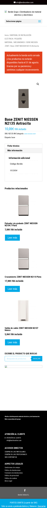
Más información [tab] (14, 150)
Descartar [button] (42, 506)
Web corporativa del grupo (13, 419)
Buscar (36, 359)
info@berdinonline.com (14, 440)
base (13, 137)
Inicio (7, 35)
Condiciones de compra (12, 467)
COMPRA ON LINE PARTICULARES (15, 452)
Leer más (12, 237)
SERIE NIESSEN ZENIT (30, 134)
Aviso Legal (8, 481)
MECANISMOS (19, 42)
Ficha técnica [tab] (13, 146)
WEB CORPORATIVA (11, 457)
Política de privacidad (12, 475)
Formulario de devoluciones (14, 473)
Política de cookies (11, 478)
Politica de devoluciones (12, 470)
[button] (38, 84)
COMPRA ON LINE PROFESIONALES (16, 454)
